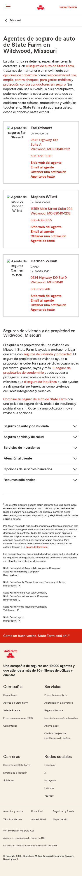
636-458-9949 (41, 156)
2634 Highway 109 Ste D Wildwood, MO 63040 (49, 280)
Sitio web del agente (46, 162)
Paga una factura (53, 710)
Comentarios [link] (10, 725)
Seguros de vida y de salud (24, 437)
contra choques (26, 80)
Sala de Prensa (11, 710)
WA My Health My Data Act (18, 830)
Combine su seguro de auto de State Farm (35, 399)
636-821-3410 (40, 289)
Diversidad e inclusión (15, 772)
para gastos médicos (55, 80)
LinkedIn (49, 788)
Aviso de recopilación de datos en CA (24, 838)
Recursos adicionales (19, 480)
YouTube (49, 795)
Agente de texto (43, 176)
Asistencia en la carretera (58, 702)
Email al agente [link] (42, 167)
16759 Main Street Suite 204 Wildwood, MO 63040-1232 (52, 211)
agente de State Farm (36, 547)
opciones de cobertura (20, 75)
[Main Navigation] (8, 6)
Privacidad (37, 811)
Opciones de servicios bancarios (28, 469)
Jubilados (8, 780)
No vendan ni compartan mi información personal (30, 845)
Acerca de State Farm (15, 702)
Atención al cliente (18, 458)
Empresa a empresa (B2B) (18, 718)
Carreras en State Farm (16, 765)
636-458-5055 (41, 220)
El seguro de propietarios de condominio (37, 370)
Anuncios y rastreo (13, 811)
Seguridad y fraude (63, 811)
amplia (8, 80)
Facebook (49, 765)
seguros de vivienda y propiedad (48, 354)
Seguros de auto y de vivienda (26, 426)
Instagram (50, 780)
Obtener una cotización (48, 172)
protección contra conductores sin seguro (34, 84)
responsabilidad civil (61, 75)
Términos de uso (12, 819)
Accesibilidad (38, 819)
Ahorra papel (51, 725)
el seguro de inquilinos (40, 382)
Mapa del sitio (60, 819)
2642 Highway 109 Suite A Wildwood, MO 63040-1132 (50, 144)
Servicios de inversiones (22, 447)
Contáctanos (10, 695)
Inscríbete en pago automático (61, 718)
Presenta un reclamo (55, 695)
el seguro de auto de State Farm (50, 66)
